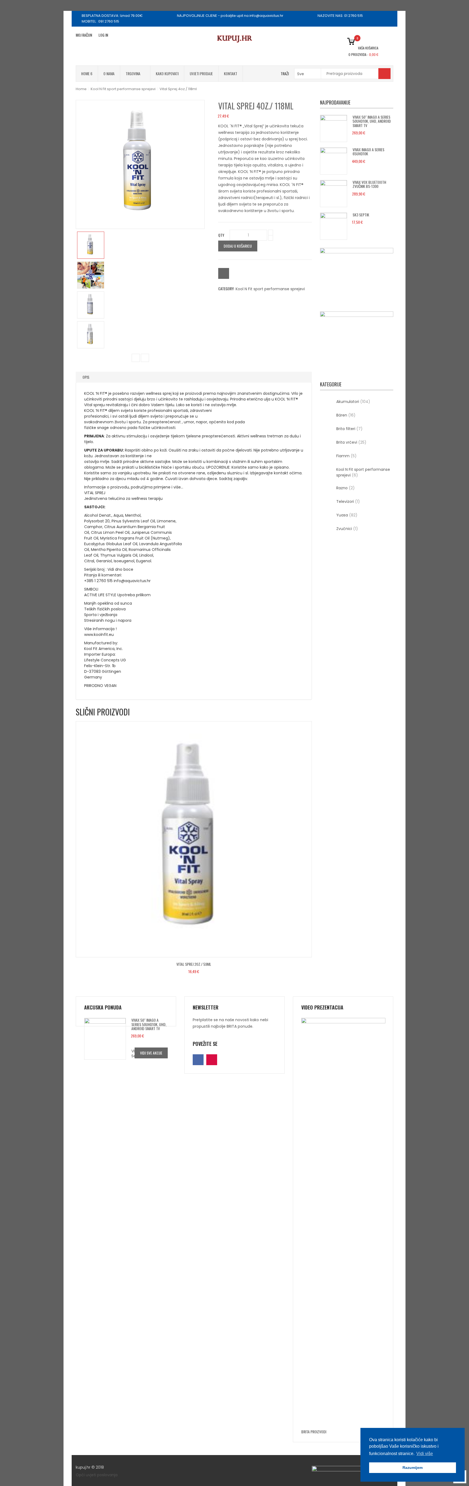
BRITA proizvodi (313, 1431)
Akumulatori (353, 401)
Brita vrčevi (351, 442)
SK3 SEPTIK (361, 214)
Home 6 (86, 73)
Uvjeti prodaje (201, 73)
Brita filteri (349, 428)
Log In (103, 35)
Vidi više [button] (424, 1453)
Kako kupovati (167, 73)
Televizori (348, 501)
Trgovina (133, 73)
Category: (226, 288)
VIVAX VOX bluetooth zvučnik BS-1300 (369, 184)
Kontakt (230, 73)
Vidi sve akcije (151, 1053)
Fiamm (346, 456)
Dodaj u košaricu (238, 246)
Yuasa (346, 515)
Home (81, 89)
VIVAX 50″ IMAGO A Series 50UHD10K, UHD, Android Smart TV (372, 121)
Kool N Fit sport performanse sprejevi (123, 89)
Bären (346, 415)
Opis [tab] (86, 377)
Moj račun (84, 35)
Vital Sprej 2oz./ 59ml (193, 964)
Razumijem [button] (413, 1467)
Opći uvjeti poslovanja (97, 1475)
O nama (109, 73)
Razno (345, 488)
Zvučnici (347, 528)
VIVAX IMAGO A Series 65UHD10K (368, 151)
